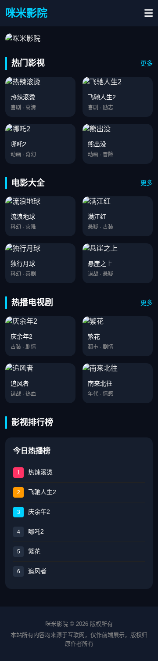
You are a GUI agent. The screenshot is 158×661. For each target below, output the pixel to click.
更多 (146, 63)
